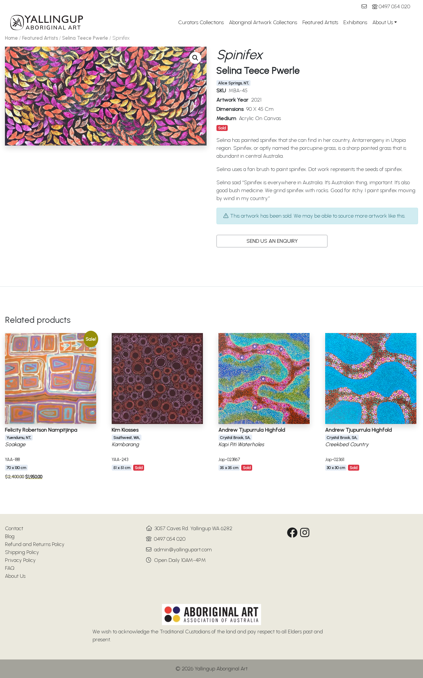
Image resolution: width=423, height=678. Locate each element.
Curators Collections (201, 22)
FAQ (10, 568)
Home (11, 38)
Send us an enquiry (272, 241)
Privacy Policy (20, 560)
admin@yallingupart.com (183, 549)
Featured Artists (320, 22)
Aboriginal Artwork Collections (263, 22)
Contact (14, 528)
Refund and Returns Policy (34, 544)
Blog (10, 536)
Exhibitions (355, 22)
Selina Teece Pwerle (85, 38)
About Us (382, 22)
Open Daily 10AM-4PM (180, 560)
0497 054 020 (394, 6)
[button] (195, 58)
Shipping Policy (22, 552)
